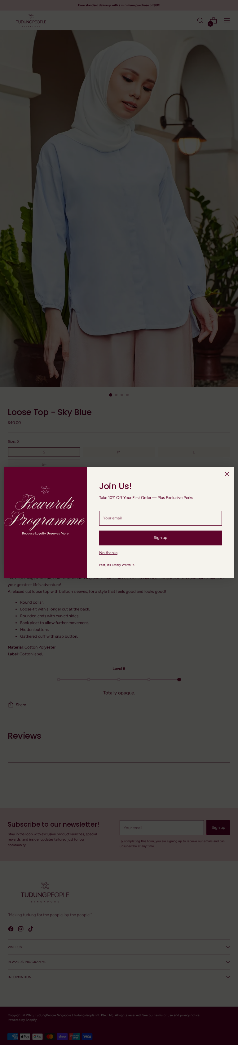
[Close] (227, 474)
